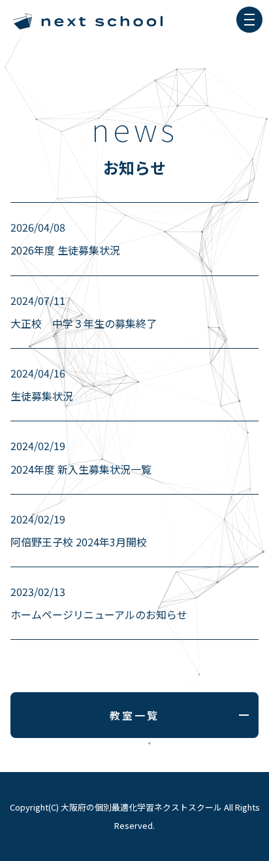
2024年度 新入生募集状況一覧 (80, 457)
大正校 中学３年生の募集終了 (83, 311)
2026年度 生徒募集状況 (65, 238)
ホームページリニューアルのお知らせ (98, 603)
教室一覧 (135, 715)
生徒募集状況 (41, 384)
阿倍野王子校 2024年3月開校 (78, 530)
